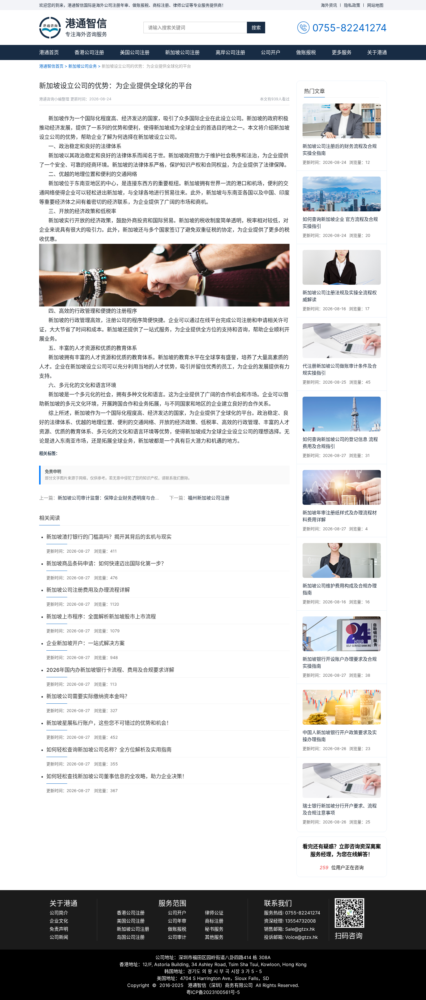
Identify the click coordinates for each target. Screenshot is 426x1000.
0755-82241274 (349, 28)
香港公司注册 (89, 52)
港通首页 (49, 52)
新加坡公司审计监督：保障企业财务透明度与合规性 (111, 498)
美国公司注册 (135, 52)
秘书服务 (214, 929)
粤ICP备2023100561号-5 (213, 992)
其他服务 (214, 937)
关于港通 (377, 52)
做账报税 (306, 52)
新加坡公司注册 (182, 52)
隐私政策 (352, 5)
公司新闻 (59, 937)
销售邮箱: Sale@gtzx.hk (289, 929)
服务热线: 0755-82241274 (292, 913)
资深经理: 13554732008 (290, 921)
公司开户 (271, 52)
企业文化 (59, 921)
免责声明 (59, 929)
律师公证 (214, 913)
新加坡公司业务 (82, 65)
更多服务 (342, 52)
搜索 (256, 27)
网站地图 (375, 5)
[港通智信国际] (50, 28)
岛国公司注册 (131, 937)
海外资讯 (329, 5)
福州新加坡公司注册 (209, 498)
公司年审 (177, 921)
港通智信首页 (51, 65)
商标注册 (214, 921)
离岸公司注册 (230, 52)
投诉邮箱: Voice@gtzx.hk (291, 937)
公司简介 (59, 913)
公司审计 (177, 937)
